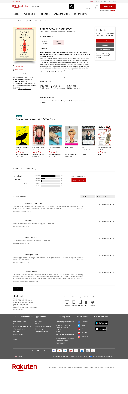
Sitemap (15, 339)
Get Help (16, 337)
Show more (79, 208)
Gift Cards (107, 1)
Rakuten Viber (62, 367)
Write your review (78, 180)
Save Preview (19, 69)
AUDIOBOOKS (30, 14)
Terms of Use (73, 356)
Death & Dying (22, 81)
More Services (99, 367)
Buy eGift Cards (18, 334)
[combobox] (87, 196)
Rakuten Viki (52, 367)
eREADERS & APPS (62, 14)
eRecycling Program (19, 329)
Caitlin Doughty (47, 36)
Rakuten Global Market (75, 367)
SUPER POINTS (80, 14)
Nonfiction (20, 77)
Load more (18, 289)
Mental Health (23, 85)
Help (114, 1)
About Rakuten (109, 367)
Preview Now (19, 66)
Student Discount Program (43, 326)
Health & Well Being (29, 83)
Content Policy (109, 356)
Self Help (15, 85)
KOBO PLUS (45, 14)
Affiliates (37, 323)
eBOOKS (16, 14)
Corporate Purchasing (41, 331)
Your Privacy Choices (97, 356)
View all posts (61, 343)
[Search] (71, 6)
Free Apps (16, 331)
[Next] (115, 141)
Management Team (19, 323)
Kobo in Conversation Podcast (22, 326)
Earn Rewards (16, 1)
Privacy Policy (83, 356)
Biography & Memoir (24, 89)
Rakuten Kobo (20, 6)
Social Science (22, 79)
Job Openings (39, 329)
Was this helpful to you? (106, 204)
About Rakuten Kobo (19, 321)
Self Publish (38, 321)
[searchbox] (52, 6)
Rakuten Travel (88, 367)
